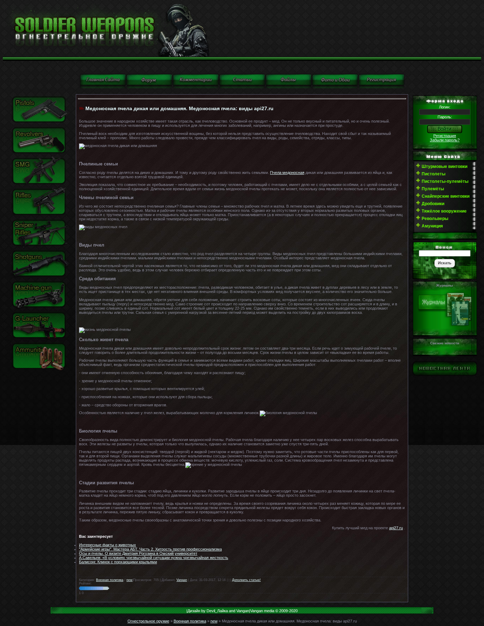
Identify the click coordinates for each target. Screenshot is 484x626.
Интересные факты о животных (107, 545)
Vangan (181, 580)
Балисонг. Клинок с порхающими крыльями (118, 562)
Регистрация (444, 136)
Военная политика (109, 580)
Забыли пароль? (445, 140)
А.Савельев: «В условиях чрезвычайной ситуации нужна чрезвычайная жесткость (153, 557)
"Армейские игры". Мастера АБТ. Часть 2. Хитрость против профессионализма (150, 549)
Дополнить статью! (246, 580)
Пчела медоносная (287, 172)
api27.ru (396, 528)
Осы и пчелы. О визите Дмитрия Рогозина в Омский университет (138, 553)
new (129, 580)
